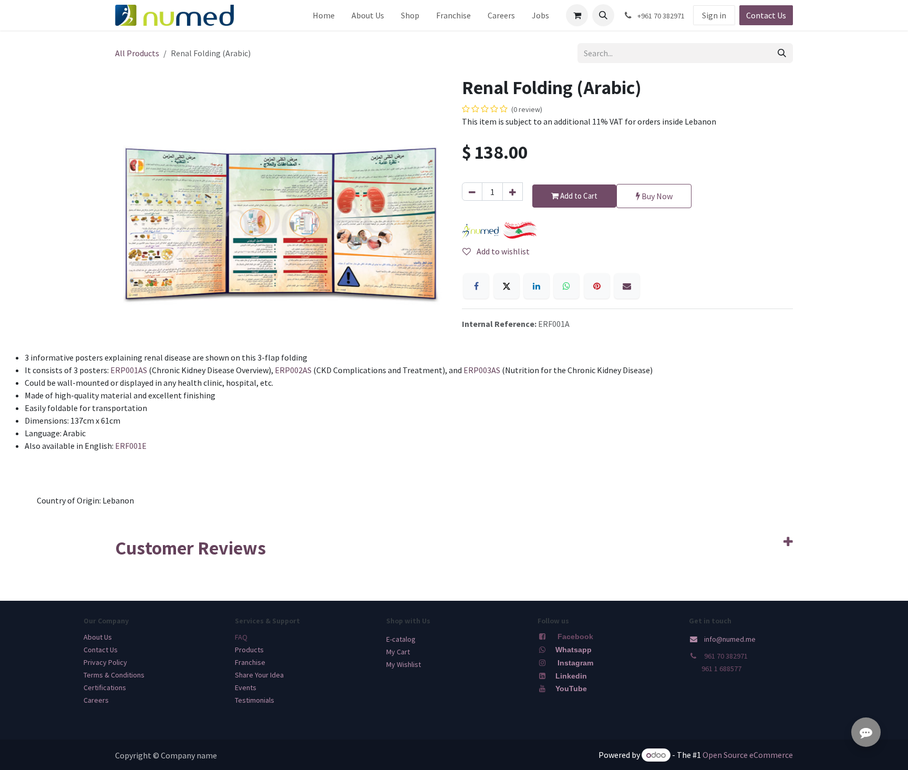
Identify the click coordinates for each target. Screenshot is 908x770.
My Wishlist (403, 664)
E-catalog (401, 639)
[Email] (626, 286)
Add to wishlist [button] (502, 251)
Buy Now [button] (656, 196)
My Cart (398, 651)
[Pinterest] (597, 286)
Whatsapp (573, 649)
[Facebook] (476, 286)
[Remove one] (472, 191)
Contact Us (766, 15)
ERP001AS (129, 370)
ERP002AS (294, 370)
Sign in (714, 15)
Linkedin (570, 676)
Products (249, 649)
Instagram (575, 663)
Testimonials (254, 700)
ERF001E (131, 445)
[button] (603, 15)
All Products (137, 53)
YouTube (571, 688)
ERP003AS (482, 370)
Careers (96, 700)
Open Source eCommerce (748, 755)
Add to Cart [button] (578, 196)
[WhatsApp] (566, 286)
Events (245, 687)
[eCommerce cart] (577, 15)
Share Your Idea (259, 675)
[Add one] (512, 191)
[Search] (782, 53)
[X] (506, 286)
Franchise (250, 662)
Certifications (105, 687)
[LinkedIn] (536, 286)
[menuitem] (323, 15)
